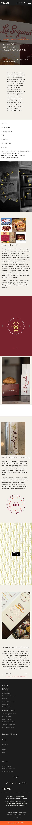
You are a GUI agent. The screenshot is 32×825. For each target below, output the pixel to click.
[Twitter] (25, 783)
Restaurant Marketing (9, 710)
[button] (2, 326)
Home (4, 59)
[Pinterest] (16, 783)
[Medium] (19, 783)
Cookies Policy (10, 814)
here (24, 805)
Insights (4, 739)
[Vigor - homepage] (5, 3)
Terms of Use (22, 814)
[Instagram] (7, 783)
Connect (5, 761)
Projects (9, 59)
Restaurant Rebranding (9, 734)
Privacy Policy (16, 814)
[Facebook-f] (22, 783)
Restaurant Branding (5, 689)
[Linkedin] (13, 783)
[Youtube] (10, 783)
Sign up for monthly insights (16, 823)
